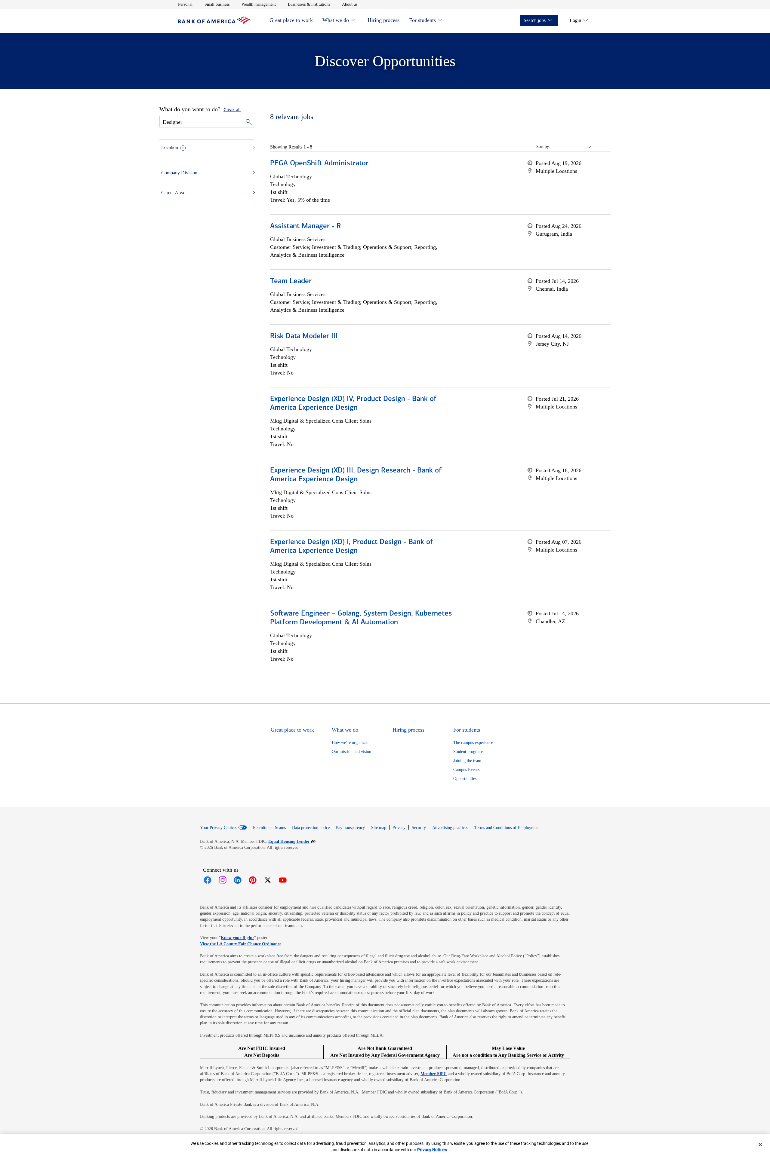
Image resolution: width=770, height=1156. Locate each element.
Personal (185, 4)
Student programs (468, 751)
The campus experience (473, 742)
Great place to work (291, 20)
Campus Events (466, 769)
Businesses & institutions (309, 4)
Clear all (232, 110)
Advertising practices (450, 827)
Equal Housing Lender (292, 841)
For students (422, 20)
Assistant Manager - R (305, 226)
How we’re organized (350, 742)
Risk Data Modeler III (303, 336)
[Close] (760, 1144)
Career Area (172, 192)
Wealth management (259, 4)
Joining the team (467, 760)
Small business (217, 4)
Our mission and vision (351, 751)
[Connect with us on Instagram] (222, 880)
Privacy (399, 827)
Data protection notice (311, 827)
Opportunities (464, 778)
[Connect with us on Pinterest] (252, 880)
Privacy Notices (432, 1149)
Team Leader (291, 281)
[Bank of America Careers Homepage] (214, 22)
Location (169, 147)
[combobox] (571, 146)
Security (419, 827)
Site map (378, 827)
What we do (335, 20)
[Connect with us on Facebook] (207, 880)
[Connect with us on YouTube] (282, 880)
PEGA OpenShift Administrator (319, 163)
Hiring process (383, 20)
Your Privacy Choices (218, 828)
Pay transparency (350, 827)
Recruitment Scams (269, 827)
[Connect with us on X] (267, 880)
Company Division (179, 172)
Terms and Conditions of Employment (507, 827)
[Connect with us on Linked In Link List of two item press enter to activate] (237, 880)
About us (349, 4)
